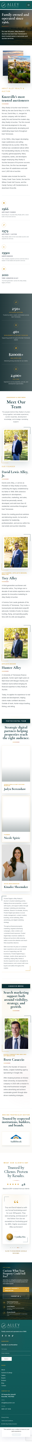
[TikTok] (13, 1333)
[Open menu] (28, 5)
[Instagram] (6, 1333)
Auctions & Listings (6, 1370)
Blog (2, 1380)
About (3, 1367)
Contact (3, 1383)
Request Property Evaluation (16, 1287)
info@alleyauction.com (8, 1400)
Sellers (3, 1373)
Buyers (3, 1375)
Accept (16, 1434)
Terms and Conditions (7, 1418)
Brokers (3, 1378)
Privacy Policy (5, 1415)
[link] (16, 1207)
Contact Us (16, 1294)
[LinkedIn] (9, 1333)
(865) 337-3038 (6, 1406)
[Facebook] (2, 1333)
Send (6, 1356)
